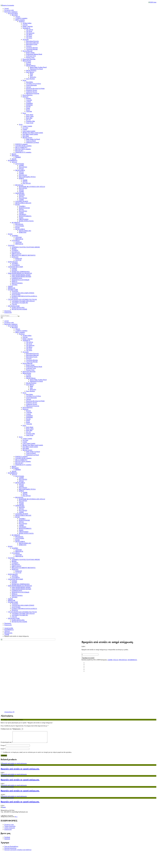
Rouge (28, 422)
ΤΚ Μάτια (29, 347)
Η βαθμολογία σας (7, 729)
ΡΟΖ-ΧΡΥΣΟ (23, 479)
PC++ (16, 816)
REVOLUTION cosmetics (23, 461)
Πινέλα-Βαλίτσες (28, 407)
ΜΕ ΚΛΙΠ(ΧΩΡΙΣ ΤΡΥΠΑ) (27, 489)
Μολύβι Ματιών (31, 378)
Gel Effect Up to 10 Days (33, 396)
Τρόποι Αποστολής (9, 826)
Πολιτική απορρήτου (10, 848)
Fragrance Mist (30, 433)
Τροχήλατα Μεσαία (32, 361)
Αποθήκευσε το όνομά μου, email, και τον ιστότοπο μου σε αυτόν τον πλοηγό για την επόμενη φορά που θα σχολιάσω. (37, 752)
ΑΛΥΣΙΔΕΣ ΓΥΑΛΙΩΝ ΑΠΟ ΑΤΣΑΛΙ (23, 613)
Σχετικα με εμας (9, 824)
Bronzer (28, 411)
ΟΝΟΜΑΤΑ (22, 527)
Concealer (29, 412)
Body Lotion (30, 428)
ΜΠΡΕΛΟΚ (11, 600)
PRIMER (18, 469)
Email (3, 749)
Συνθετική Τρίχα (31, 368)
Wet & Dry (33, 389)
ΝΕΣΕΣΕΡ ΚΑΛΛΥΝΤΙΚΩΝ (20, 592)
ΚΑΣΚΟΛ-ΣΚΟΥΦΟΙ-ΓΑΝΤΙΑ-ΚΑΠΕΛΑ (24, 608)
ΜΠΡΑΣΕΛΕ (19, 551)
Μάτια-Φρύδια (27, 373)
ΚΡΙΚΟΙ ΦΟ (22, 545)
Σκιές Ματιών (30, 384)
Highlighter (29, 417)
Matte (31, 386)
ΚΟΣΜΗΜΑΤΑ (12, 473)
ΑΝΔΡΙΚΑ (22, 518)
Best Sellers (29, 394)
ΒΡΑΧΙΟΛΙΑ (19, 497)
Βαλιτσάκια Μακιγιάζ (32, 355)
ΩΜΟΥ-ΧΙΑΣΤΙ (16, 566)
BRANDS (15, 327)
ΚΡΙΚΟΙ (21, 491)
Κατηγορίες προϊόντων (10, 11)
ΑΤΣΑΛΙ (14, 474)
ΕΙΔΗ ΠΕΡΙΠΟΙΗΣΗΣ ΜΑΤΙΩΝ (21, 589)
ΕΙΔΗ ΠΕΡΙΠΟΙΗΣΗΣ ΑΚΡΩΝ (21, 587)
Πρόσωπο (25, 409)
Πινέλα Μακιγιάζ (28, 363)
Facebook (7, 837)
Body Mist (29, 430)
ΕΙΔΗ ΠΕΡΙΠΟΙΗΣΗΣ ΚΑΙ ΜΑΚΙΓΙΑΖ (20, 585)
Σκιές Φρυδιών (30, 391)
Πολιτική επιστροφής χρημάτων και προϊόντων (17, 849)
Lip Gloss (25, 440)
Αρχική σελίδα (8, 628)
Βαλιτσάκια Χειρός (31, 357)
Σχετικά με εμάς (9, 10)
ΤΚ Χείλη (29, 350)
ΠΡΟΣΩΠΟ (15, 468)
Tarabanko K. (26, 340)
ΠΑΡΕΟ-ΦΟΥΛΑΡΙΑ (18, 620)
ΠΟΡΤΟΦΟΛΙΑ (13, 574)
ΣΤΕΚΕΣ (14, 581)
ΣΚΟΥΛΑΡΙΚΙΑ (20, 482)
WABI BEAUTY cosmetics (23, 464)
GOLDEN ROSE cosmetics (23, 458)
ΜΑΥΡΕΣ (22, 507)
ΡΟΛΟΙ (10, 546)
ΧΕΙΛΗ (14, 471)
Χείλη (20, 437)
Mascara (28, 376)
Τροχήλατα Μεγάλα (32, 360)
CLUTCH (18, 572)
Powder (28, 419)
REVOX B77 (19, 463)
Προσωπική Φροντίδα (29, 371)
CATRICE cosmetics (21, 330)
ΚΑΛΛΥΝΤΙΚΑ (13, 326)
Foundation (29, 415)
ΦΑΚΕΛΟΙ (15, 569)
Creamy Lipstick (27, 438)
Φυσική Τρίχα (30, 370)
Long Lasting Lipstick (29, 443)
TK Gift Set (29, 342)
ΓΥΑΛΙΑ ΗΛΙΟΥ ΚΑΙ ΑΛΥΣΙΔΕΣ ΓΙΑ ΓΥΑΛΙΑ (22, 612)
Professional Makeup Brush (34, 366)
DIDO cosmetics (20, 332)
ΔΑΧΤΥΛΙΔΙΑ (19, 476)
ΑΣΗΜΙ (21, 478)
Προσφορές (7, 311)
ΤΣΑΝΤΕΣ (11, 558)
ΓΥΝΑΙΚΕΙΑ (16, 553)
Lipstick (25, 442)
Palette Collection (28, 339)
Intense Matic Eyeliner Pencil (38, 379)
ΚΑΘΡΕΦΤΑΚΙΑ (17, 590)
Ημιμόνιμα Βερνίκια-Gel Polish (35, 401)
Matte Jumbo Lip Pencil (33, 451)
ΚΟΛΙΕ (17, 517)
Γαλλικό (28, 399)
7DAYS (17, 329)
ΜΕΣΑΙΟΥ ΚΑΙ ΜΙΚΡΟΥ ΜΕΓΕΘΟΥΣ (23, 567)
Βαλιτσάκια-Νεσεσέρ (32, 353)
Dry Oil (28, 432)
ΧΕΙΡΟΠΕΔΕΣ (19, 505)
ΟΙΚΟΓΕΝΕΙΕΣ (23, 531)
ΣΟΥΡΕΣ (14, 582)
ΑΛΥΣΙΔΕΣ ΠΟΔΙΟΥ (21, 514)
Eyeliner (28, 375)
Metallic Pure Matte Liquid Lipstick (33, 445)
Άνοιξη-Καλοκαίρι (31, 397)
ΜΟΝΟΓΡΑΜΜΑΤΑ (25, 528)
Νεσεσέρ (29, 358)
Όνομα (3, 745)
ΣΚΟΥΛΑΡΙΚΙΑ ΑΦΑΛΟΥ (23, 515)
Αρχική (6, 8)
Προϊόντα (21, 334)
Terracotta (29, 424)
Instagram (7, 839)
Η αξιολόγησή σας (7, 742)
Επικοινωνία (8, 312)
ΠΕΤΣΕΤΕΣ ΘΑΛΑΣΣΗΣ (19, 621)
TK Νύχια (29, 343)
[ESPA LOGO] (152, 2)
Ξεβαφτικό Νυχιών (31, 404)
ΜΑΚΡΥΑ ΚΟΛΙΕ (24, 520)
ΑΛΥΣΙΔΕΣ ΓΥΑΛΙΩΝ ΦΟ (20, 615)
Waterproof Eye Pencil (36, 381)
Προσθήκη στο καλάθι (88, 658)
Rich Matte (26, 448)
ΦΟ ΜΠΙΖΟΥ (16, 535)
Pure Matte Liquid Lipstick (30, 446)
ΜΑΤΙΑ (14, 466)
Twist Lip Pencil (31, 453)
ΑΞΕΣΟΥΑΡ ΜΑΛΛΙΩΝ (15, 579)
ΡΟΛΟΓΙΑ (15, 610)
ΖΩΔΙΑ (21, 530)
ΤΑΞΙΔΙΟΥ (15, 563)
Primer (28, 420)
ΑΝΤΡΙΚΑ (15, 576)
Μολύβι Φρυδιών (31, 383)
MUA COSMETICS (21, 460)
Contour (28, 414)
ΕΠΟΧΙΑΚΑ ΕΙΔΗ (14, 618)
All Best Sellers (27, 335)
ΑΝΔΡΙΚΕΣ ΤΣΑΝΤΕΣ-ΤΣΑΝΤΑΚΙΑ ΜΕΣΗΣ (26, 559)
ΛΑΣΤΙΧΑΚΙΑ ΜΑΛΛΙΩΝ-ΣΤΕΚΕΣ (23, 605)
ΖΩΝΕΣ (10, 599)
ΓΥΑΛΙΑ (14, 616)
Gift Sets (25, 337)
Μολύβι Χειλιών (27, 450)
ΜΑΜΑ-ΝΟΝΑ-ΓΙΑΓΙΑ (26, 533)
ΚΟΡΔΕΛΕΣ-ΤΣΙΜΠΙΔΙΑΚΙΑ (21, 584)
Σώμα (24, 425)
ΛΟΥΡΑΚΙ (18, 549)
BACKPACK (16, 564)
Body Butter (29, 427)
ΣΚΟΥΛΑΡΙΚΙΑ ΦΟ (25, 543)
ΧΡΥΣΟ (21, 481)
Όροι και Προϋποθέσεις (11, 846)
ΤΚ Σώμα (29, 348)
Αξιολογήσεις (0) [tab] (9, 712)
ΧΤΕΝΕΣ (14, 597)
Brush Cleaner (30, 365)
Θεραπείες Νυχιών (31, 402)
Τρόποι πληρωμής (9, 828)
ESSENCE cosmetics (21, 456)
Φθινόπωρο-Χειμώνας (32, 406)
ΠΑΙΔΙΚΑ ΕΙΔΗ (13, 602)
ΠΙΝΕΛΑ (14, 594)
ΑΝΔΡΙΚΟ (15, 548)
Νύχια (24, 393)
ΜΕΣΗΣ (14, 561)
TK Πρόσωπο (30, 345)
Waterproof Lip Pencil (32, 455)
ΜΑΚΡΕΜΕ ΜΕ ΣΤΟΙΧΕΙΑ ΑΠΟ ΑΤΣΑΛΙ (32, 499)
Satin (31, 388)
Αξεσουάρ (26, 352)
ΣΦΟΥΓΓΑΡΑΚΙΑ (17, 595)
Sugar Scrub (29, 435)
